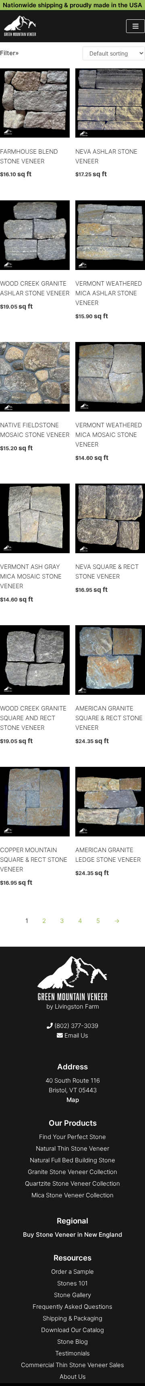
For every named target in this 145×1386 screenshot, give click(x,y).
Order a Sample (72, 1271)
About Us (73, 1376)
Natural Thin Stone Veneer (72, 1148)
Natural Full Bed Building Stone (72, 1160)
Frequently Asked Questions (72, 1306)
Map (72, 1100)
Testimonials (72, 1353)
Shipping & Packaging (72, 1318)
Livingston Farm (77, 1006)
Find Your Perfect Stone (72, 1137)
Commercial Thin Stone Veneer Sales (72, 1365)
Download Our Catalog (72, 1330)
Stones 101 (72, 1283)
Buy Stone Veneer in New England (72, 1234)
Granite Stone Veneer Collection (72, 1172)
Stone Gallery (72, 1295)
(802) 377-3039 (75, 1026)
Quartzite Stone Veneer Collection (72, 1183)
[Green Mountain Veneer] (20, 26)
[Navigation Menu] (135, 26)
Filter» (9, 53)
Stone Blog (72, 1341)
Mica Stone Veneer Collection (72, 1195)
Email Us (75, 1035)
